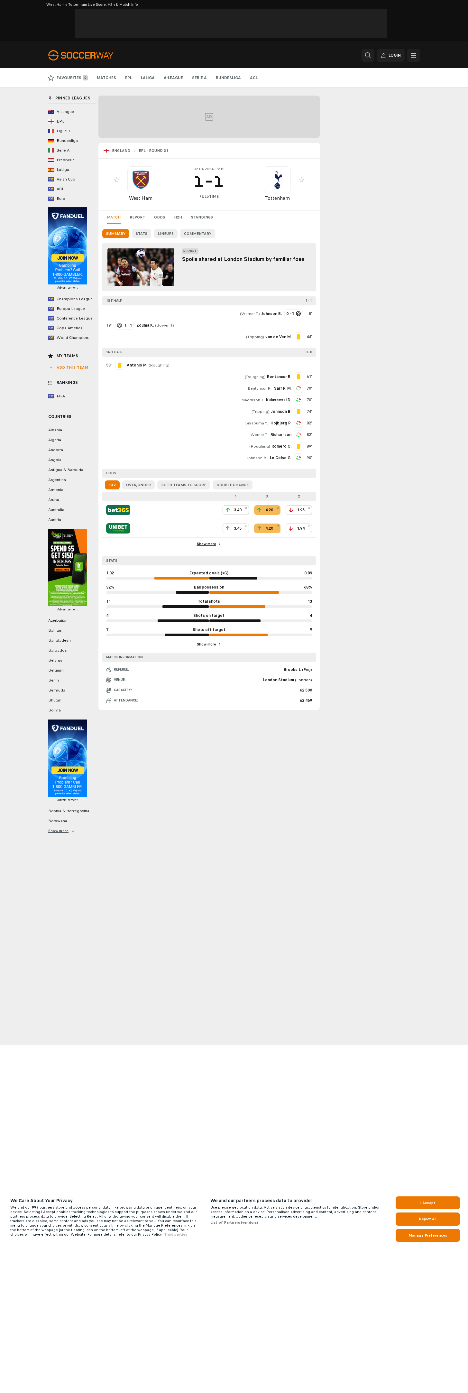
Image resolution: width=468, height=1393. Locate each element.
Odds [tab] (159, 217)
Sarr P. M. (282, 388)
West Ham (140, 198)
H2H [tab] (178, 217)
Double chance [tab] (232, 485)
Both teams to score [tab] (183, 485)
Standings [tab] (202, 217)
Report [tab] (137, 217)
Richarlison (281, 434)
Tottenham (277, 198)
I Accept (428, 1203)
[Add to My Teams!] (117, 180)
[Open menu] (413, 55)
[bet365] (118, 510)
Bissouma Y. (256, 423)
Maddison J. (252, 400)
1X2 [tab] (112, 485)
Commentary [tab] (197, 233)
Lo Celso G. (280, 457)
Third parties (175, 1234)
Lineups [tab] (166, 233)
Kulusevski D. (278, 400)
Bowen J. (164, 325)
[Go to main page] (92, 55)
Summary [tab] (115, 233)
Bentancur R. (259, 388)
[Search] (368, 55)
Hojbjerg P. (281, 423)
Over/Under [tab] (138, 485)
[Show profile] (140, 179)
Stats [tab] (141, 233)
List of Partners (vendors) (234, 1222)
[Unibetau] (118, 528)
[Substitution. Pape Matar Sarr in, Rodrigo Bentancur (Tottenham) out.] (298, 388)
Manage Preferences (427, 1235)
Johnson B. (257, 457)
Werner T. (250, 313)
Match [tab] (114, 217)
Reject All (427, 1219)
